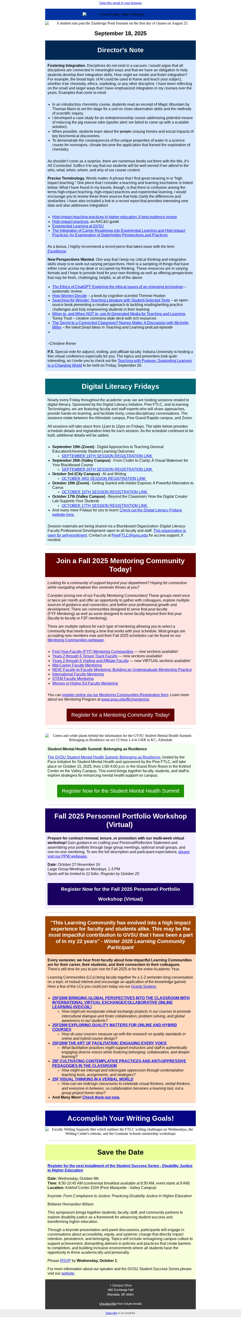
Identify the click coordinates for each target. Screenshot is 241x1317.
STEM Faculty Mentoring (73, 679)
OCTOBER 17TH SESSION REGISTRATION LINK (105, 506)
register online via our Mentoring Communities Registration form (115, 695)
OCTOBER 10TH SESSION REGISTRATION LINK (105, 492)
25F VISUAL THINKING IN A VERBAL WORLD (92, 1079)
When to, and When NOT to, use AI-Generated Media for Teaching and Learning (118, 314)
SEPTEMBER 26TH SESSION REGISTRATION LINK (107, 469)
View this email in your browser (120, 3)
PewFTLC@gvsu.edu (130, 535)
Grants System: (144, 986)
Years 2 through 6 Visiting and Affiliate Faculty (90, 661)
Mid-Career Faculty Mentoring (77, 665)
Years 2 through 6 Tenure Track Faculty (84, 656)
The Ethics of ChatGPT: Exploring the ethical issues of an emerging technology (117, 287)
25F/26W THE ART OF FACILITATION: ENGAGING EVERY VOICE (109, 1043)
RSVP (65, 1261)
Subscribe (111, 1313)
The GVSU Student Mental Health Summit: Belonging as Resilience (104, 757)
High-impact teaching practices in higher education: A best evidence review (114, 217)
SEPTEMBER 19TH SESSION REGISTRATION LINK (107, 456)
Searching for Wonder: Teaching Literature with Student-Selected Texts (111, 300)
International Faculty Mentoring (78, 674)
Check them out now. (101, 1097)
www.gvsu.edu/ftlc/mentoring (125, 699)
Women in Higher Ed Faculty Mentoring (85, 683)
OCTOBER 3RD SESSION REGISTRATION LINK (104, 479)
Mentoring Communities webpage (76, 640)
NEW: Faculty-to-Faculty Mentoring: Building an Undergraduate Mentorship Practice (122, 670)
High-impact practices (70, 222)
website (67, 1273)
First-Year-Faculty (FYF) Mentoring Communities (92, 652)
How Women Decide (69, 296)
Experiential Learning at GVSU (78, 226)
